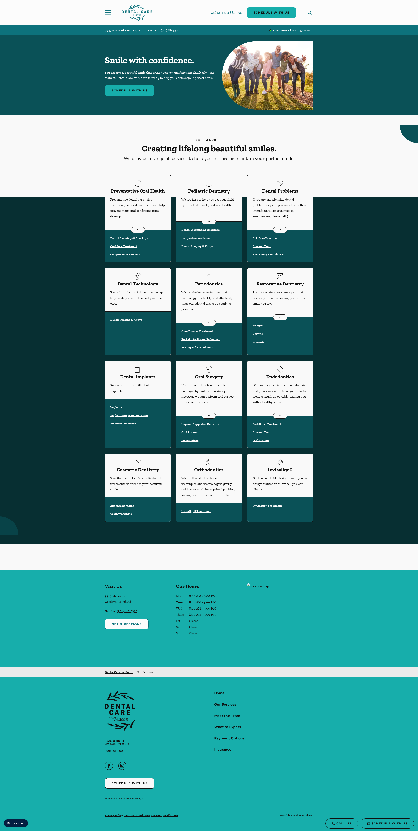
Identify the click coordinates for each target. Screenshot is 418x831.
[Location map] (280, 618)
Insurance (222, 749)
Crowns (258, 333)
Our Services (225, 704)
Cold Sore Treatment (123, 246)
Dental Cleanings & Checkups (129, 238)
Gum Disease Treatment (197, 331)
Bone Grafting (190, 440)
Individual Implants (123, 423)
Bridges (258, 325)
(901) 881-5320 (170, 30)
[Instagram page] (122, 766)
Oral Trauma (189, 432)
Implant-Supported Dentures (129, 415)
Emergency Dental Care (268, 254)
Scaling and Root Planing (197, 347)
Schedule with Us (271, 12)
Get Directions (127, 624)
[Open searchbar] (309, 12)
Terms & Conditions (137, 815)
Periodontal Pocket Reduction (200, 339)
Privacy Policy (114, 815)
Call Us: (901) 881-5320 (227, 13)
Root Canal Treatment (267, 424)
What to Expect (227, 727)
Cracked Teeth (262, 246)
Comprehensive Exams (125, 254)
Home (219, 693)
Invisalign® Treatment (196, 511)
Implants (258, 342)
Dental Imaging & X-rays (197, 246)
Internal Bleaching (122, 505)
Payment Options (229, 738)
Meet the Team (227, 716)
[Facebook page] (109, 766)
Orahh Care (170, 815)
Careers (156, 815)
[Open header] (108, 12)
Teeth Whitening (121, 514)
